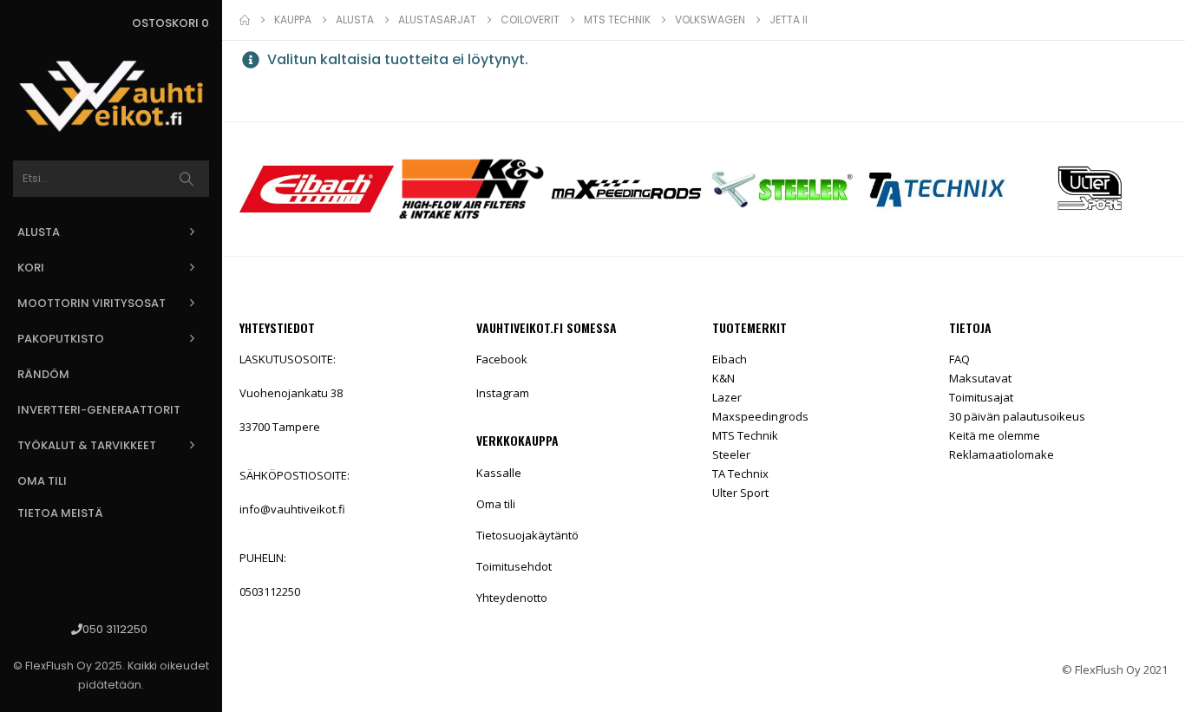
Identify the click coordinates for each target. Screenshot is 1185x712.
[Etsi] (187, 178)
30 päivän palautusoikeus (1017, 416)
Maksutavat (980, 378)
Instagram (502, 393)
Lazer (727, 397)
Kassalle (498, 472)
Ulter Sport (740, 492)
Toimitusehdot (514, 566)
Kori (30, 267)
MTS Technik (745, 435)
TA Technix (740, 473)
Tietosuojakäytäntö (527, 535)
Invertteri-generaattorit (98, 410)
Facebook (501, 359)
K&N (723, 378)
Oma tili (42, 481)
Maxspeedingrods (760, 416)
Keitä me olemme (994, 435)
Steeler (731, 454)
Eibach (729, 359)
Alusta (38, 232)
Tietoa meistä (60, 513)
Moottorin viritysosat (91, 303)
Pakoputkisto (60, 338)
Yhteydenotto (511, 597)
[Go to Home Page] (244, 19)
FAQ (959, 359)
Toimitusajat (981, 397)
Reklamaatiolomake (1001, 454)
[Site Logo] (111, 96)
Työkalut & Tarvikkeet (86, 445)
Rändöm (43, 374)
